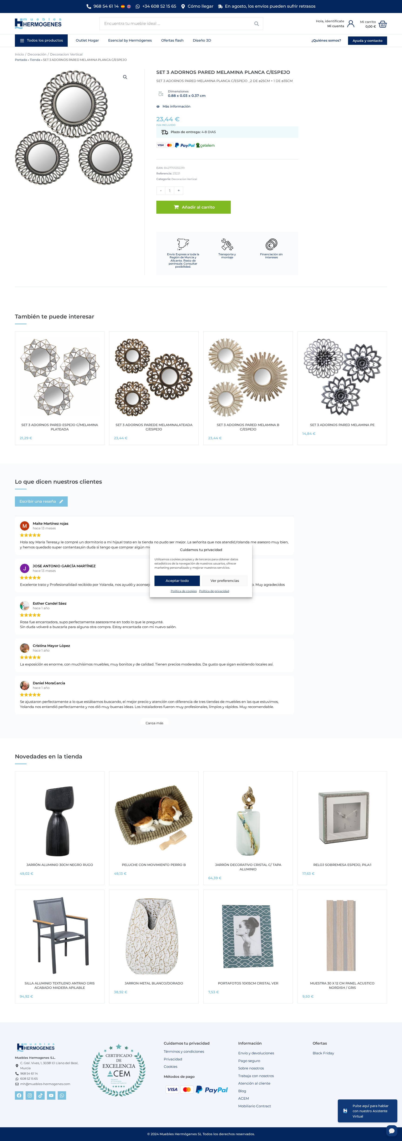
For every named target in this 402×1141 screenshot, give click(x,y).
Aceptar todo (177, 580)
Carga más (154, 723)
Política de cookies (184, 591)
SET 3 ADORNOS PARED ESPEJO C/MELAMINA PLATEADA (59, 427)
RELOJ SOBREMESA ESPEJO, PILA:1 (342, 865)
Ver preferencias (225, 580)
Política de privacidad (214, 591)
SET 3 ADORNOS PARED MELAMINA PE (342, 425)
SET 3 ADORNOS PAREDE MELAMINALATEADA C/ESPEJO (154, 427)
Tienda (35, 60)
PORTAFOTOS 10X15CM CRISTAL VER (248, 983)
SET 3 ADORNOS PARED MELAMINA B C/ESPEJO (248, 427)
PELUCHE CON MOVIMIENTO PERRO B (154, 865)
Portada (21, 60)
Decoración (37, 54)
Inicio (19, 54)
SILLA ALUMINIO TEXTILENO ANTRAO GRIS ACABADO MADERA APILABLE (60, 985)
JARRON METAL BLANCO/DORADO (154, 983)
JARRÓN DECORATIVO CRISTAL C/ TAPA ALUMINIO (248, 867)
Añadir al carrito (198, 207)
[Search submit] (256, 23)
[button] (41, 40)
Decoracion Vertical (66, 54)
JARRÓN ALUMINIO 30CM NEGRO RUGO (60, 865)
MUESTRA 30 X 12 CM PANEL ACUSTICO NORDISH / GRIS (342, 985)
